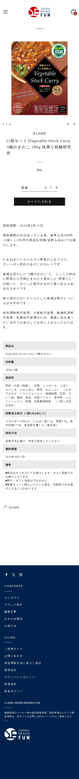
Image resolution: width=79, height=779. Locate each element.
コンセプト (12, 597)
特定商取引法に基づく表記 (23, 663)
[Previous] (68, 124)
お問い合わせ (13, 656)
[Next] (74, 124)
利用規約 (10, 684)
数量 (24, 187)
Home (39, 28)
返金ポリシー (13, 691)
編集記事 (10, 611)
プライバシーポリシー (19, 677)
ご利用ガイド (13, 649)
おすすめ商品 (13, 618)
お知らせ (10, 625)
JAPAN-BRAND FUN (27, 702)
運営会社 (10, 670)
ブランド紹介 (13, 604)
